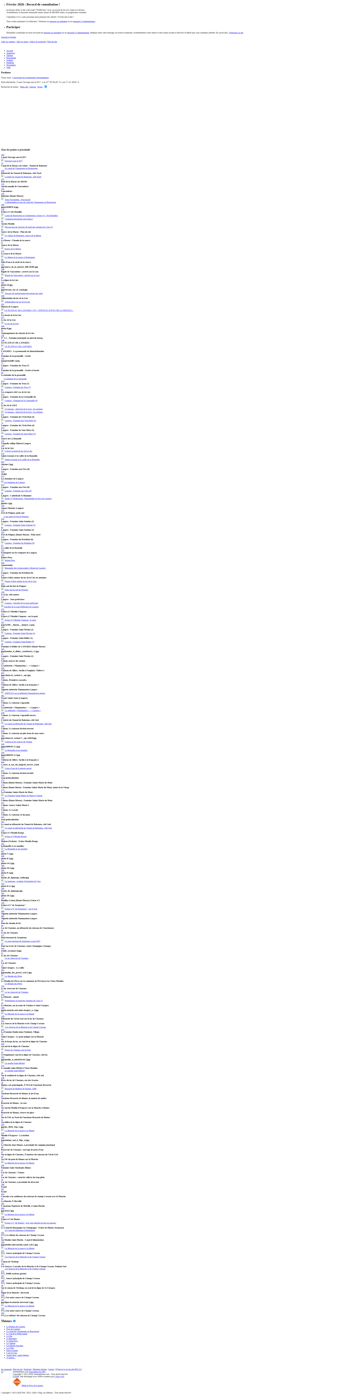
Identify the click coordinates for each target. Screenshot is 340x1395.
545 (2, 584)
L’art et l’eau (11, 1353)
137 (2, 597)
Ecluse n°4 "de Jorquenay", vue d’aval (21, 909)
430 (2, 731)
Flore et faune (12, 1350)
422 (2, 1194)
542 (2, 358)
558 (2, 705)
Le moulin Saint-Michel (15, 1063)
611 (2, 414)
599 (2, 1008)
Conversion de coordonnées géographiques (31, 78)
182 (2, 718)
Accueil (9, 51)
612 (2, 428)
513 (2, 979)
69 (2, 368)
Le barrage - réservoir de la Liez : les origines (24, 409)
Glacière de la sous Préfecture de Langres (21, 607)
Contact (51, 1369)
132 (2, 1133)
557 (2, 663)
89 (2, 313)
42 (2, 1175)
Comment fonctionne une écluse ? (19, 219)
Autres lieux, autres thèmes (17, 1355)
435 (2, 682)
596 (2, 1242)
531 (2, 453)
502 (2, 893)
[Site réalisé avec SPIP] (16, 1376)
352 (2, 844)
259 (2, 335)
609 (2, 627)
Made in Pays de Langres (32, 1385)
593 (2, 970)
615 (2, 485)
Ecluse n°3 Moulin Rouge (16, 836)
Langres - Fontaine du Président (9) (19, 543)
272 (2, 1271)
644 (2, 563)
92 (2, 390)
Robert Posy (10, 560)
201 (2, 1203)
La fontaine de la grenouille (15, 379)
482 (2, 696)
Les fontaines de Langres (14, 482)
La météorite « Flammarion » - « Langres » (23, 710)
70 (2, 353)
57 (2, 1290)
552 (2, 251)
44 (2, 1039)
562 (2, 736)
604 (2, 948)
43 (2, 944)
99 (2, 221)
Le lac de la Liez (12, 324)
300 (2, 1295)
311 (2, 1251)
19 (2, 960)
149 (2, 1016)
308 (2, 1281)
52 (2, 1180)
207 (2, 1189)
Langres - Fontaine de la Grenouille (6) (21, 400)
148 (2, 1078)
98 (2, 260)
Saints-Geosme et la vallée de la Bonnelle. (22, 459)
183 (2, 171)
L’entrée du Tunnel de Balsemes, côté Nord (23, 177)
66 (2, 493)
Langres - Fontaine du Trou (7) (18, 387)
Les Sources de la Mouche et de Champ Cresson (25, 1027)
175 (2, 780)
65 (2, 1199)
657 (2, 317)
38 (2, 349)
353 (2, 555)
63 (2, 1105)
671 (2, 476)
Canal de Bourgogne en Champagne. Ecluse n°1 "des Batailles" (31, 215)
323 (2, 510)
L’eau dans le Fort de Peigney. (16, 516)
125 (2, 839)
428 (2, 713)
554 (2, 884)
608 (2, 636)
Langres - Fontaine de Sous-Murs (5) (20, 434)
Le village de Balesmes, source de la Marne (23, 235)
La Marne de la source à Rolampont (20, 257)
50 (2, 921)
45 (2, 1052)
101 (2, 304)
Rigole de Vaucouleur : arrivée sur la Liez (22, 275)
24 (2, 1096)
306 (2, 1138)
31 (2, 1101)
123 (2, 1225)
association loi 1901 (37, 1372)
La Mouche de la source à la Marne (19, 1014)
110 (2, 189)
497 (2, 851)
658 (2, 296)
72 (2, 423)
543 (2, 575)
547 (2, 622)
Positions (10, 63)
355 (2, 550)
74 (2, 467)
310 (2, 1308)
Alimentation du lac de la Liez (17, 302)
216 (2, 441)
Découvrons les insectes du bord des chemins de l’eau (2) (29, 227)
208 (2, 1184)
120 (2, 209)
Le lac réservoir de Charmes (16, 958)
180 (2, 446)
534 (2, 986)
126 (2, 903)
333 (2, 532)
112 (2, 184)
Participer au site (236, 33)
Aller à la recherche (38, 42)
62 (2, 1237)
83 (2, 229)
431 (2, 771)
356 (2, 506)
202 (2, 1165)
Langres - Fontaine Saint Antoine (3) (20, 525)
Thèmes (9, 55)
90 (2, 278)
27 (2, 1115)
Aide (8, 67)
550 (2, 753)
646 (2, 775)
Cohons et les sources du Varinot (18, 742)
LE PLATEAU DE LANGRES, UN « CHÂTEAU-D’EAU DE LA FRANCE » (39, 310)
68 (2, 373)
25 (2, 1091)
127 (2, 935)
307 (2, 1276)
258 (2, 592)
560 (2, 888)
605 (2, 501)
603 (2, 462)
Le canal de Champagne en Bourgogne (21, 168)
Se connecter (6, 1369)
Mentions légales (40, 1369)
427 (2, 700)
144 (2, 1044)
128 (2, 1217)
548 (2, 340)
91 (2, 331)
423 (2, 1029)
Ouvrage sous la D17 (14, 161)
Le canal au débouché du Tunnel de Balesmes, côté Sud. (28, 828)
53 (2, 1142)
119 (2, 898)
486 (2, 687)
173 (2, 790)
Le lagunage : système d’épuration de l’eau (23, 881)
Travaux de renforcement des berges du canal (24, 293)
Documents (11, 58)
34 (2, 403)
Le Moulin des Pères (13, 976)
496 (2, 870)
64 (2, 1157)
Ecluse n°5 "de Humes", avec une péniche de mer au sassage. (30, 1223)
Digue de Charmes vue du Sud (18, 1050)
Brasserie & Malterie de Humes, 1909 (20, 1089)
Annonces (5, 37)
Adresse (32, 87)
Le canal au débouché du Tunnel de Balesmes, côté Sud (28, 724)
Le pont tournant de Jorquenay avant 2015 (22, 941)
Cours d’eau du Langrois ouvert (18, 768)
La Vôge (10, 1348)
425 (2, 673)
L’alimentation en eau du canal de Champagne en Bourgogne (30, 202)
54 (2, 1003)
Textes (39, 87)
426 (2, 677)
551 (2, 264)
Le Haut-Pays (12, 1341)
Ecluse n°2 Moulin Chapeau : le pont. (20, 620)
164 (2, 994)
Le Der (9, 1336)
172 (2, 798)
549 (2, 744)
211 (2, 179)
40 (2, 930)
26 (2, 1082)
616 (2, 537)
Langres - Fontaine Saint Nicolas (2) (20, 633)
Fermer (13, 37)
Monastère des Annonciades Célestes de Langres (25, 568)
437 (2, 803)
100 (2, 205)
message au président (58, 21)
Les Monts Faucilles (14, 1346)
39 (2, 644)
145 (2, 193)
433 (2, 807)
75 (2, 570)
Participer (28, 1369)
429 (2, 726)
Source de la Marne (13, 249)
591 (2, 1021)
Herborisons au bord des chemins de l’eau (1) (24, 1001)
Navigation (11, 65)
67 (2, 953)
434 (2, 668)
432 (2, 812)
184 (2, 155)
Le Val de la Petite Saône (16, 1334)
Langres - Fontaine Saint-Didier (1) (19, 642)
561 (2, 875)
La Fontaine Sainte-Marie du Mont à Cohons (23, 796)
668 (2, 762)
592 (2, 1057)
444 (2, 326)
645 (2, 817)
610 (2, 519)
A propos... (11, 1358)
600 (2, 1208)
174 (2, 785)
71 (2, 654)
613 (2, 394)
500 (2, 866)
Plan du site (52, 42)
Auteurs (9, 60)
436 (2, 757)
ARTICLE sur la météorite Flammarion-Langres (25, 693)
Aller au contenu (8, 42)
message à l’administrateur (84, 21)
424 (2, 658)
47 (2, 1152)
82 (2, 527)
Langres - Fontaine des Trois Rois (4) (20, 420)
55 (2, 1034)
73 (2, 363)
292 (2, 1264)
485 (2, 916)
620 (2, 471)
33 (2, 163)
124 (2, 830)
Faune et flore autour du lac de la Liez (21, 581)
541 (2, 649)
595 (2, 1124)
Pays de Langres (13, 1329)
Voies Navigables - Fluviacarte (17, 200)
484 (2, 911)
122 (2, 614)
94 (2, 436)
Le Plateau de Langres (15, 1327)
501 (2, 861)
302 (2, 1313)
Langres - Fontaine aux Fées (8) (18, 491)
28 (2, 1110)
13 (2, 965)
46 (2, 1073)
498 (2, 856)
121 (2, 609)
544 (2, 287)
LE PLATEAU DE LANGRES (18, 346)
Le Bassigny (11, 1338)
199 (2, 269)
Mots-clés (24, 87)
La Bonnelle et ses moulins (16, 750)
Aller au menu (22, 42)
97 (2, 243)
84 (2, 238)
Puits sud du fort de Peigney (16, 590)
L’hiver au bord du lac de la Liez (18, 451)
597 (2, 1300)
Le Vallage (10, 1343)
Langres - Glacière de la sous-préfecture (21, 603)
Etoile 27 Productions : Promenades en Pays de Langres (28, 498)
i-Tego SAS (59, 1376)
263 (2, 822)
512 (2, 1066)
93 (2, 545)
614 (2, 381)
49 (2, 925)
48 (2, 1147)
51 (2, 1120)
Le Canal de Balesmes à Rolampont (20, 1230)
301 (2, 1233)
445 (2, 282)
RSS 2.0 (78, 1369)
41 (2, 1170)
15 (2, 1259)
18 (2, 1285)
